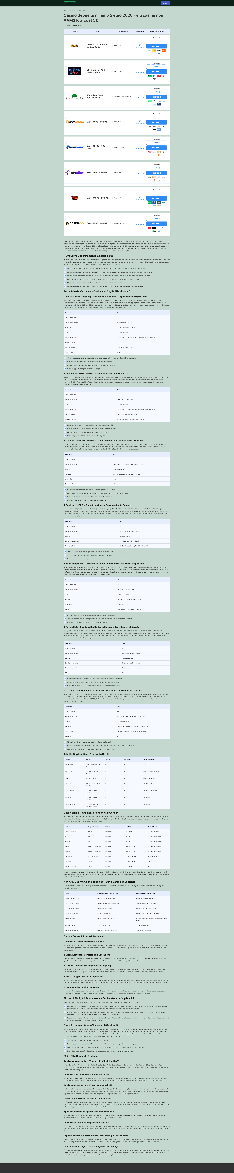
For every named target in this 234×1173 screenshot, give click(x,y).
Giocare (166, 3)
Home (66, 10)
